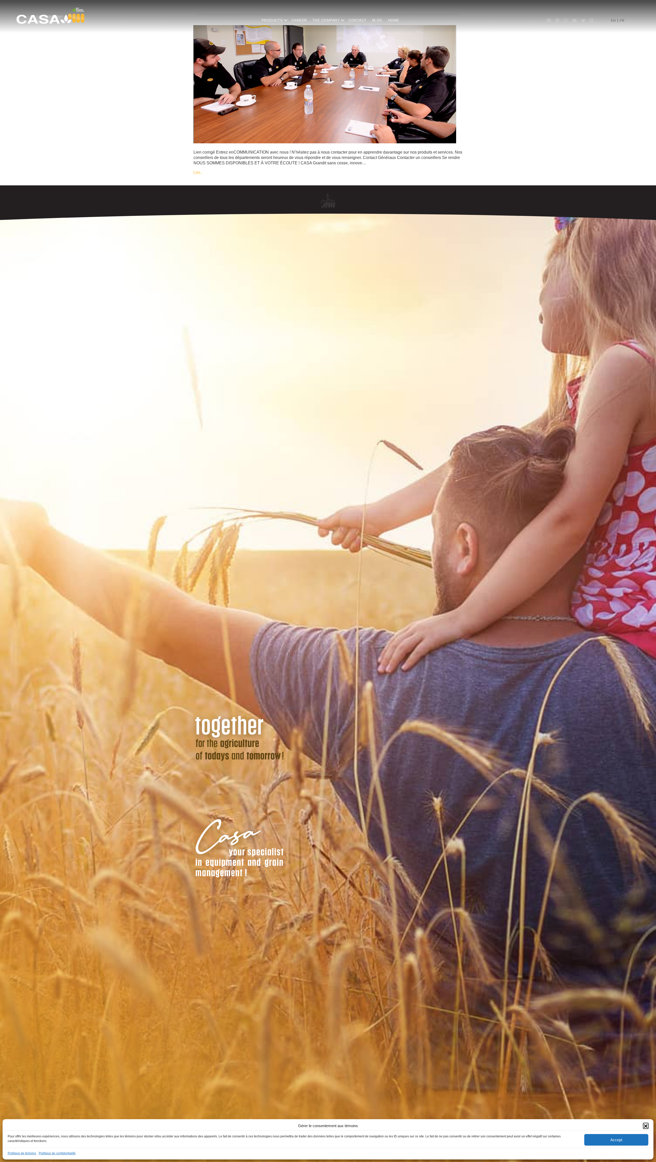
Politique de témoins (22, 1153)
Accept (616, 1140)
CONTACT (357, 20)
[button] (645, 1125)
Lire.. (197, 172)
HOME (393, 20)
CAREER (299, 20)
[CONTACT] (324, 84)
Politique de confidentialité (57, 1153)
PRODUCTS (272, 20)
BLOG (377, 20)
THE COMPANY (326, 20)
